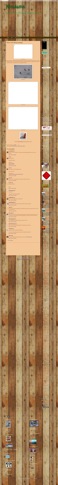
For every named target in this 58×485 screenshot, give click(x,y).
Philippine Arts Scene (45, 376)
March (45, 286)
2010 (43, 291)
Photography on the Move (46, 343)
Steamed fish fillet (46, 284)
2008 (44, 294)
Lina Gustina (10, 228)
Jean (9, 167)
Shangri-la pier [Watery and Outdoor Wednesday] (48, 193)
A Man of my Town (45, 346)
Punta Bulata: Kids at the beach (46, 265)
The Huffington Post (45, 321)
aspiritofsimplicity (11, 202)
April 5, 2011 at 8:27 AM (12, 188)
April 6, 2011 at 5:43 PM (12, 238)
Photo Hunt (43, 313)
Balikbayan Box (44, 383)
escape (10, 207)
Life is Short (44, 351)
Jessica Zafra (44, 365)
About (12, 37)
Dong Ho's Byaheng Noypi (46, 340)
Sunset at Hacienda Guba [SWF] (47, 283)
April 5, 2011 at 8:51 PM (12, 216)
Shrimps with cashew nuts (46, 263)
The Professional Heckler (46, 314)
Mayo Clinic (44, 391)
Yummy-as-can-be (11, 164)
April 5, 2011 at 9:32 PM (12, 221)
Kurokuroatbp (44, 348)
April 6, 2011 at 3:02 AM (12, 233)
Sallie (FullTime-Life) (12, 223)
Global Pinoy (44, 375)
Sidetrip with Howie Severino (46, 373)
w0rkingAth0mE (11, 197)
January (45, 289)
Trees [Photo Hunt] (47, 268)
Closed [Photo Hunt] (46, 281)
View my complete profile (46, 60)
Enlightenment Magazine (46, 380)
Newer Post (9, 256)
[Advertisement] (23, 249)
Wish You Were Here (45, 356)
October (45, 245)
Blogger (38, 478)
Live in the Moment (18, 37)
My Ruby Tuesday (29, 236)
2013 (43, 238)
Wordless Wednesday (45, 335)
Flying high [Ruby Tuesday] (15, 42)
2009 (44, 292)
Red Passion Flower (47, 267)
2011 (43, 241)
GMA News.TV (44, 388)
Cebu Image (43, 326)
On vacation (45, 255)
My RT (10, 187)
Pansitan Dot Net (44, 381)
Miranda (15, 6)
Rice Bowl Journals (45, 385)
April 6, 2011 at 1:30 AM (12, 226)
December (45, 242)
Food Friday (44, 331)
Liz (9, 156)
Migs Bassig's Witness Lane (46, 358)
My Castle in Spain (45, 327)
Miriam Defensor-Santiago (46, 370)
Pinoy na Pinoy (44, 319)
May (44, 252)
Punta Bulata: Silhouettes (46, 276)
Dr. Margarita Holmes (45, 368)
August (45, 248)
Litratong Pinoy (44, 338)
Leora (9, 177)
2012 (43, 239)
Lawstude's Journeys (45, 345)
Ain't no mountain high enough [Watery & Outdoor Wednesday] (48, 210)
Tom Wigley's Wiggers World (46, 341)
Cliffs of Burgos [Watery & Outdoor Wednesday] (48, 218)
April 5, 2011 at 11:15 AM (12, 195)
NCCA (43, 386)
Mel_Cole (10, 235)
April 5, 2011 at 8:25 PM (12, 210)
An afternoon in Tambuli (46, 257)
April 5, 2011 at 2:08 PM (12, 200)
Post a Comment (10, 240)
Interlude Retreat (44, 378)
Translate (48, 68)
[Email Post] (18, 144)
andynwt (31, 478)
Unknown (44, 58)
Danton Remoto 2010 (45, 316)
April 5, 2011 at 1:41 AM (12, 154)
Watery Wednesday (45, 329)
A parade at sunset (46, 261)
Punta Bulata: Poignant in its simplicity (46, 273)
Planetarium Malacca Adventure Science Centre (16, 174)
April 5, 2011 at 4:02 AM (12, 180)
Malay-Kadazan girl (12, 218)
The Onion (43, 393)
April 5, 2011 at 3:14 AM (12, 175)
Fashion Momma (11, 190)
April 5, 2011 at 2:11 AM (12, 165)
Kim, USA (10, 182)
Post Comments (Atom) (25, 259)
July (44, 249)
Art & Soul (43, 324)
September (45, 246)
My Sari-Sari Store (44, 353)
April (44, 254)
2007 (44, 295)
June (44, 251)
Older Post (38, 256)
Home (8, 37)
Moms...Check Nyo (11, 163)
